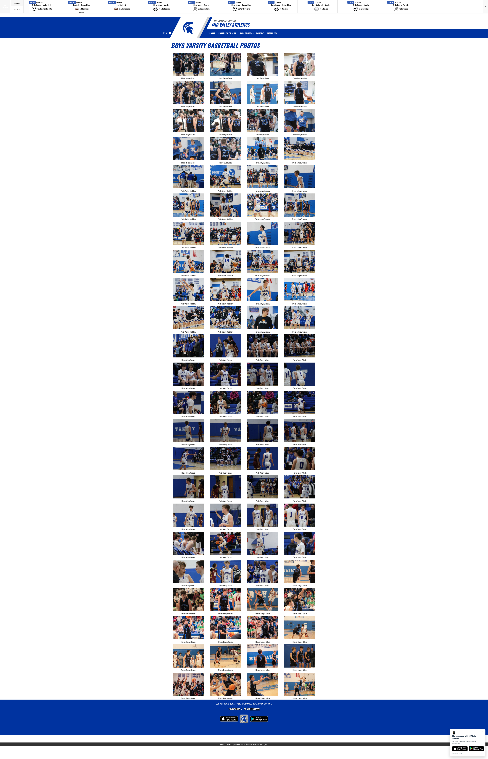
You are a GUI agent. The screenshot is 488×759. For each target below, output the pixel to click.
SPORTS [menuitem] (211, 33)
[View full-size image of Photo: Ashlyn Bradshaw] (262, 148)
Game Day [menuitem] (260, 33)
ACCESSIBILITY (239, 744)
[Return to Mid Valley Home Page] (188, 28)
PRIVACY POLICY (226, 744)
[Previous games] (26, 6)
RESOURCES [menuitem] (272, 33)
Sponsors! (255, 709)
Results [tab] (17, 10)
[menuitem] (227, 33)
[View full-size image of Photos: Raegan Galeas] (300, 571)
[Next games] (485, 6)
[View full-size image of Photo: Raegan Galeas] (188, 64)
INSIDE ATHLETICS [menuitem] (246, 33)
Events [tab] (17, 3)
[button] (41, 6)
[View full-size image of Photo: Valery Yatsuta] (188, 346)
